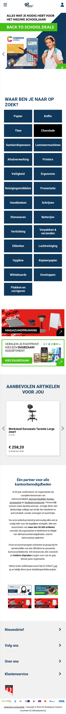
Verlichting (18, 231)
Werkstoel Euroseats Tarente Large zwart (31, 430)
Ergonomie (48, 173)
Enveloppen (47, 274)
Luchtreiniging (48, 246)
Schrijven (48, 202)
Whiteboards (18, 274)
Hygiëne (18, 260)
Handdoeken (18, 202)
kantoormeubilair (37, 499)
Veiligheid (18, 173)
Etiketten (18, 246)
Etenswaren (18, 217)
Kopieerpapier (48, 260)
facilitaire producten (35, 502)
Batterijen (47, 217)
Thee (18, 130)
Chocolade (48, 130)
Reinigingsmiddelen (18, 188)
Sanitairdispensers (18, 145)
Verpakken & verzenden (48, 231)
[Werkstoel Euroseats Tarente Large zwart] (33, 413)
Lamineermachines (48, 145)
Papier (18, 116)
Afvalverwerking (18, 159)
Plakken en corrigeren (18, 289)
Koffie (48, 116)
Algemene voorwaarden (14, 707)
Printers (48, 159)
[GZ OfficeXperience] (29, 6)
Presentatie (48, 188)
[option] (33, 41)
